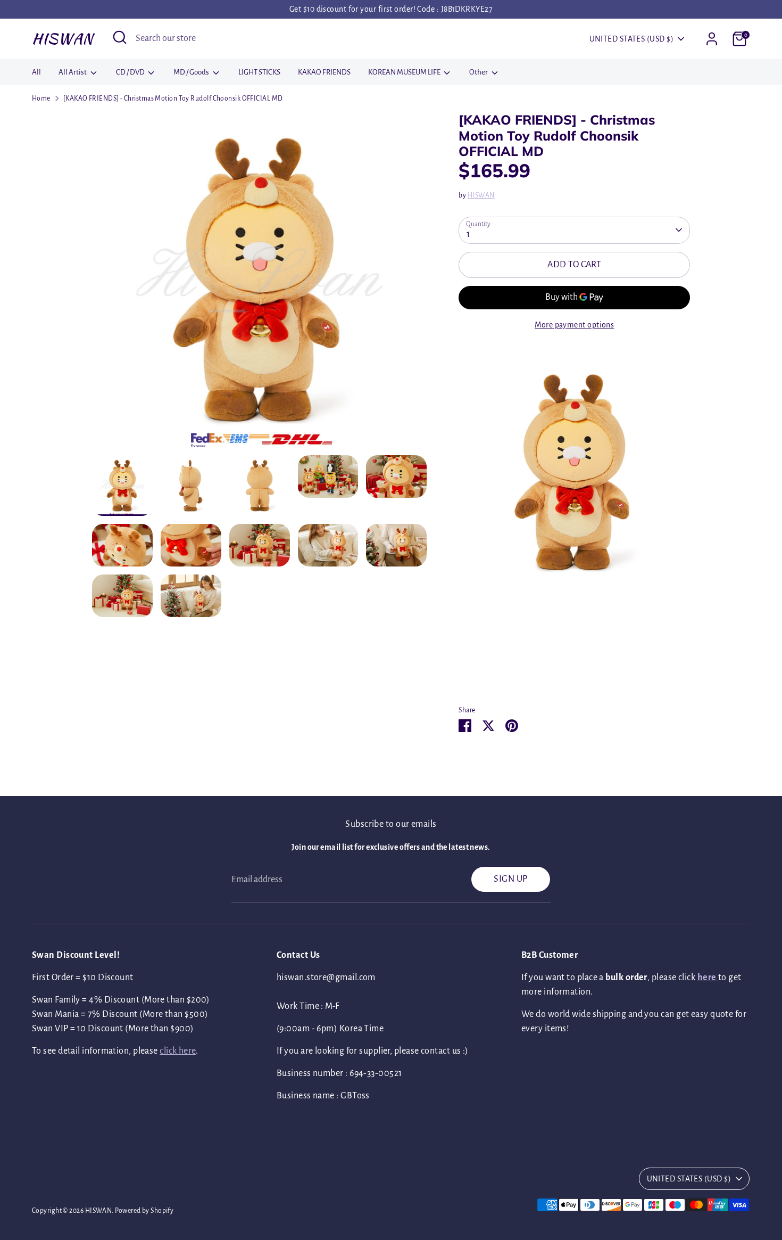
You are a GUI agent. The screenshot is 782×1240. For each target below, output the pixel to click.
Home (41, 98)
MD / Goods (191, 72)
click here (178, 1051)
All (36, 72)
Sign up (510, 879)
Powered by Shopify (144, 1210)
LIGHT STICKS (259, 72)
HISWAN (62, 38)
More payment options (574, 325)
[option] (259, 283)
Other (479, 72)
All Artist (73, 72)
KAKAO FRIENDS (324, 72)
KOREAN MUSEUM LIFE (405, 72)
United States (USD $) (631, 39)
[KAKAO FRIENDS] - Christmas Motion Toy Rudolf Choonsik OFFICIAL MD (173, 98)
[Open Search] (119, 37)
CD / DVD (131, 72)
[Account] (711, 39)
